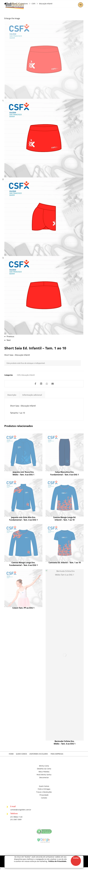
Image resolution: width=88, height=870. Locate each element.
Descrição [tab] (11, 395)
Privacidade (44, 795)
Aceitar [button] (76, 858)
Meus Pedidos (44, 772)
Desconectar (44, 777)
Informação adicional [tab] (32, 395)
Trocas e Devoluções (44, 792)
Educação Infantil (28, 375)
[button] (80, 4)
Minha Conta (44, 766)
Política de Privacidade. (57, 861)
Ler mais (24, 459)
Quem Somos (44, 786)
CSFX (19, 375)
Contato (44, 798)
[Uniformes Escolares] (14, 6)
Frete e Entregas (44, 789)
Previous (10, 336)
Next (9, 340)
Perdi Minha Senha (44, 775)
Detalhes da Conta (44, 769)
